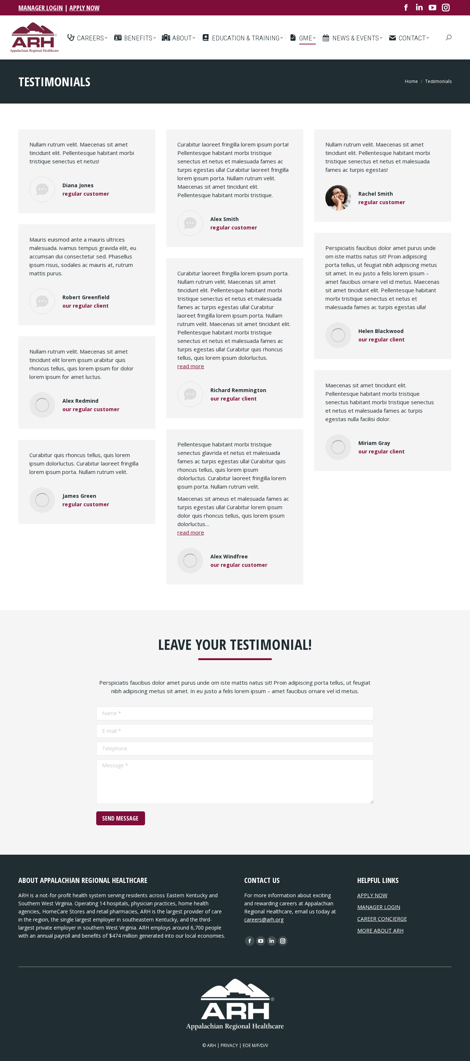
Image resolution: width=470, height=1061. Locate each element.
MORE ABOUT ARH (380, 930)
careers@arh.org (263, 919)
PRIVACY (229, 1045)
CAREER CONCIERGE (382, 918)
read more (190, 366)
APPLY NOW (84, 7)
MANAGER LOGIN (40, 7)
